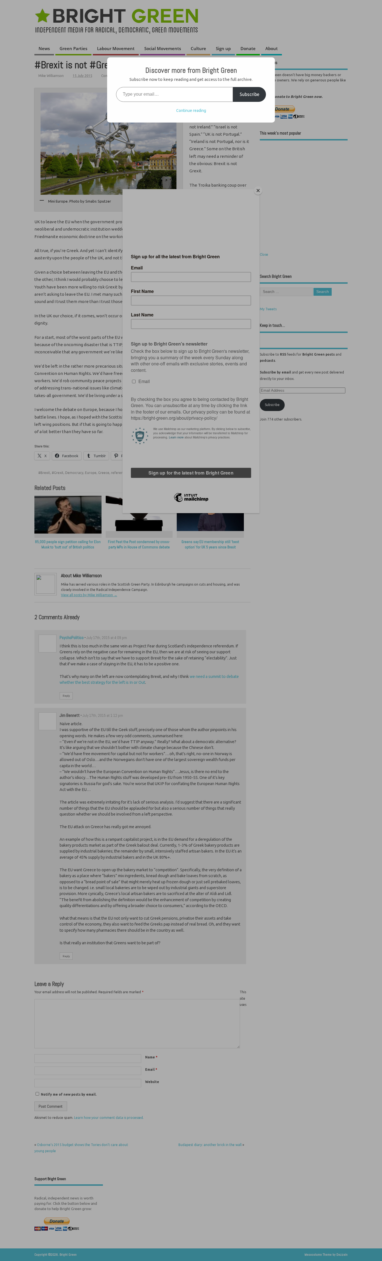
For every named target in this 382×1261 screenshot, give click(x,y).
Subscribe (249, 94)
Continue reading (191, 110)
